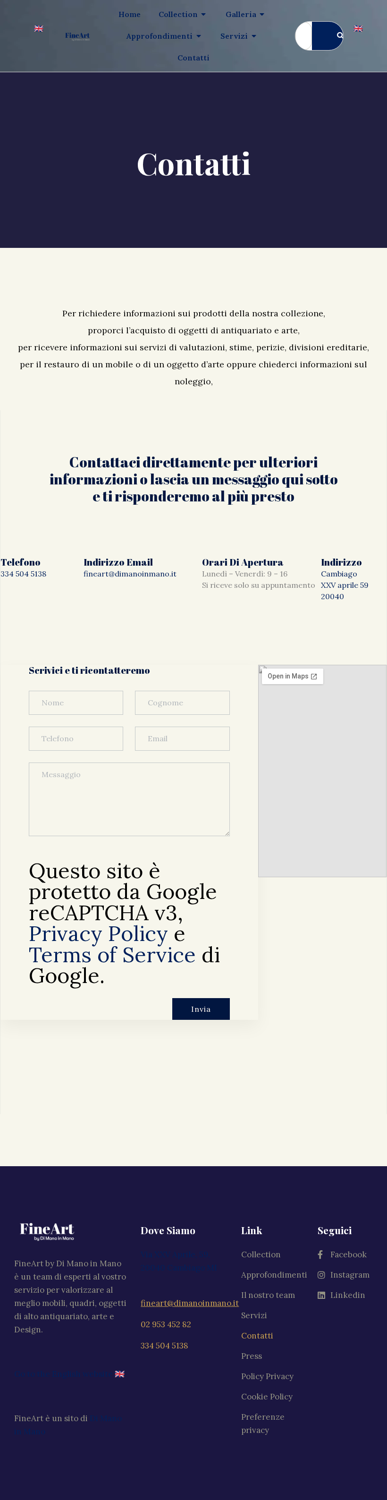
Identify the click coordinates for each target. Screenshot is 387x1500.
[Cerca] (337, 36)
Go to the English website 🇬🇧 (69, 1374)
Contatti (257, 1336)
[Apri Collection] (204, 14)
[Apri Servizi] (254, 36)
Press (251, 1356)
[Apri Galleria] (262, 14)
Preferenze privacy (263, 1423)
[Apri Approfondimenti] (198, 36)
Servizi (254, 1315)
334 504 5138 (23, 573)
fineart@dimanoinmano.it (130, 573)
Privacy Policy (98, 933)
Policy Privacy (267, 1376)
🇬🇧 (38, 28)
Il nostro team (268, 1295)
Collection (261, 1254)
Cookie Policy (267, 1396)
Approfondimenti (274, 1275)
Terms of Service (112, 954)
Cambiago (339, 573)
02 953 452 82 (166, 1324)
